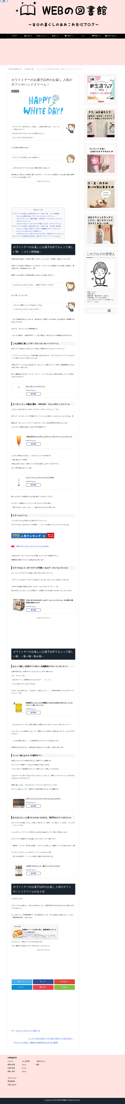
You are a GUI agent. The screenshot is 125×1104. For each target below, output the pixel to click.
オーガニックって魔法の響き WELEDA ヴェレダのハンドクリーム (40, 218)
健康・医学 (11, 1071)
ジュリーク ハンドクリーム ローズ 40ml (40, 477)
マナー (24, 1064)
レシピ (24, 1068)
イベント (10, 1061)
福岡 (37, 1064)
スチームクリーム (24, 221)
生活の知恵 (11, 1068)
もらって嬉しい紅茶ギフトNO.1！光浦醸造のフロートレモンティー (39, 228)
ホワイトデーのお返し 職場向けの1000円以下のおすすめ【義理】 (36, 1042)
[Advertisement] (62, 52)
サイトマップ (12, 1078)
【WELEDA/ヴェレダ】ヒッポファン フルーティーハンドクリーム (49, 436)
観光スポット (41, 1061)
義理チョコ (36, 1030)
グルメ (24, 1071)
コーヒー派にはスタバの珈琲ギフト (29, 231)
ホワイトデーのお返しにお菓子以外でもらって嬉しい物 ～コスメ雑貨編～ (36, 213)
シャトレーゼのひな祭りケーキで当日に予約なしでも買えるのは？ (51, 1038)
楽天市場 (33, 394)
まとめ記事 (26, 1061)
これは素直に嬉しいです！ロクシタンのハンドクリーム (35, 216)
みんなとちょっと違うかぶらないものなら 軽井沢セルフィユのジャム (40, 233)
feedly (65, 987)
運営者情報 (11, 1081)
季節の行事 (15, 91)
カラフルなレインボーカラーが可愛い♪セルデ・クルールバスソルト (39, 223)
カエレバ (34, 390)
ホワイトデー (27, 1030)
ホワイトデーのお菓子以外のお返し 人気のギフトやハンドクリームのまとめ (36, 236)
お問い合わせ (12, 1084)
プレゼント (19, 1030)
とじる (40, 209)
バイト (83, 36)
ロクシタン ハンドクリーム (35, 386)
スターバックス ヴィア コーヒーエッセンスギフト (43, 799)
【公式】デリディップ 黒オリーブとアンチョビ (43, 866)
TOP (15, 69)
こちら (96, 301)
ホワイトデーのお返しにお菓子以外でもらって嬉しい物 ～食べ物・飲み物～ (36, 226)
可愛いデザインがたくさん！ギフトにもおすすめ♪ (32, 546)
